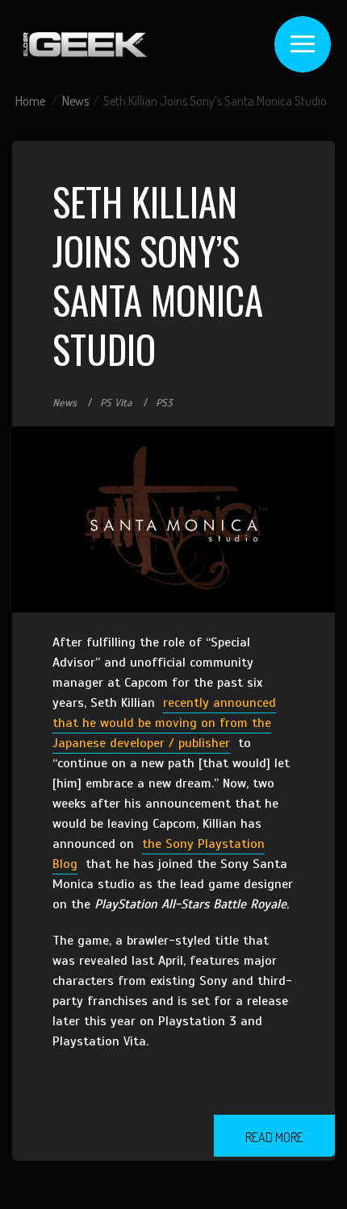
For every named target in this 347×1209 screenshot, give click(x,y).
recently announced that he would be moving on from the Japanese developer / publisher (164, 723)
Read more (274, 1137)
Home (30, 101)
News (75, 101)
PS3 (164, 403)
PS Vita (116, 403)
